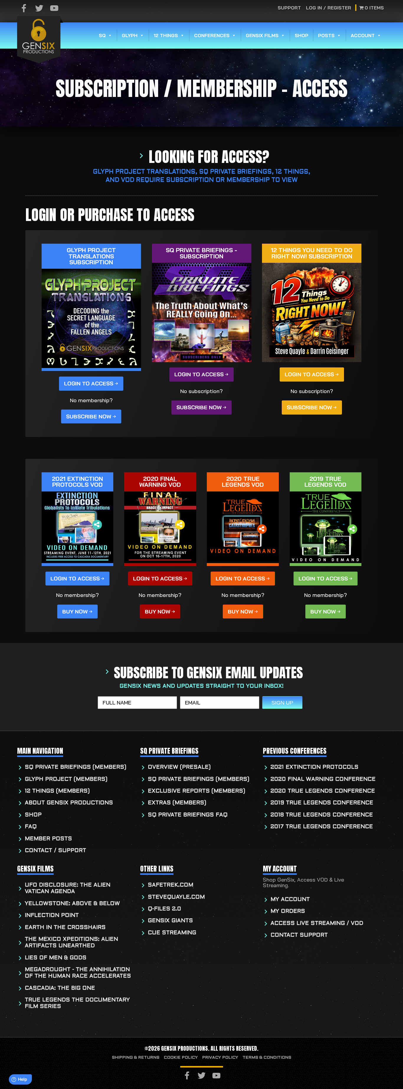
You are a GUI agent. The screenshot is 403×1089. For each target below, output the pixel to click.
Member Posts (48, 839)
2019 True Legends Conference (322, 803)
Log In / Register (328, 8)
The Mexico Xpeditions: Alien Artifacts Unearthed (71, 942)
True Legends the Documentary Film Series (77, 1003)
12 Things (166, 35)
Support (289, 8)
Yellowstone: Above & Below (72, 903)
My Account (290, 899)
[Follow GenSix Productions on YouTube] (54, 8)
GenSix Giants (170, 920)
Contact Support (299, 935)
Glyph (129, 35)
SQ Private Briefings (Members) (75, 767)
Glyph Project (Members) (66, 779)
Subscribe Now (88, 416)
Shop (301, 35)
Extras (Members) (177, 803)
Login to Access (88, 383)
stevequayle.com (176, 897)
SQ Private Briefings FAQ (187, 815)
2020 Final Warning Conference (323, 779)
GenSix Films (262, 35)
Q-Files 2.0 (164, 909)
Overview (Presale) (179, 767)
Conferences (212, 35)
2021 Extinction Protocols (314, 767)
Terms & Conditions (267, 1058)
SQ (102, 35)
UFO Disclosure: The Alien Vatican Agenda (67, 888)
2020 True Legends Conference (323, 791)
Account (363, 35)
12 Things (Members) (57, 791)
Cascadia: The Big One (60, 988)
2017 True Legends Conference (322, 826)
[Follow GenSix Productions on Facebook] (24, 8)
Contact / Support (55, 850)
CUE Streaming (172, 932)
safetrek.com (170, 885)
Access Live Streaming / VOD (317, 923)
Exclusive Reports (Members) (196, 791)
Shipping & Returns (135, 1058)
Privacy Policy (220, 1058)
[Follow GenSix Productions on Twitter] (39, 8)
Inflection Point (52, 915)
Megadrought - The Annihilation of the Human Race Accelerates (78, 973)
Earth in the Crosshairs (65, 927)
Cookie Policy (181, 1058)
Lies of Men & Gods (55, 958)
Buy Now (75, 611)
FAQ (31, 826)
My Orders (288, 911)
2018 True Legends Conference (322, 815)
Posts (326, 35)
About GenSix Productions (69, 803)
